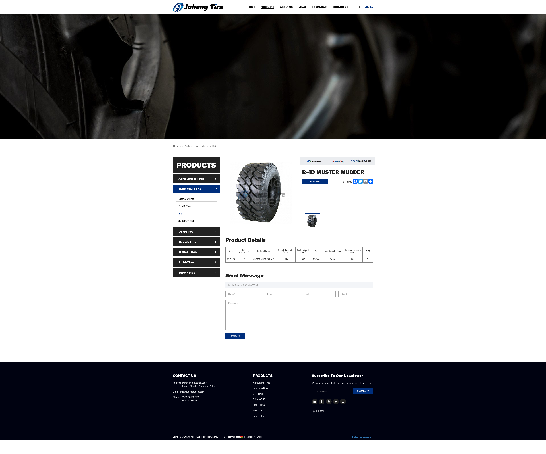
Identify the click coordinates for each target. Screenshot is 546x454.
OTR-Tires (185, 231)
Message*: (233, 303)
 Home (177, 146)
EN (366, 7)
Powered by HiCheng (253, 436)
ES (371, 7)
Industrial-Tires (202, 146)
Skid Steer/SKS (186, 220)
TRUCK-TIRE (187, 242)
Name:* (231, 294)
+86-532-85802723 (189, 400)
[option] (273, 76)
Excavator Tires (186, 198)
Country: (345, 294)
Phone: (269, 294)
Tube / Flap (186, 272)
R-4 (214, 146)
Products (188, 146)
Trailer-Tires (187, 252)
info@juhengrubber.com (192, 391)
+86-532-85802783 (189, 397)
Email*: (307, 294)
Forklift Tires (184, 206)
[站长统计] (239, 436)
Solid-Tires (186, 262)
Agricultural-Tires (191, 178)
